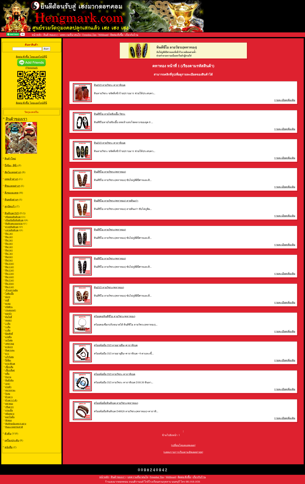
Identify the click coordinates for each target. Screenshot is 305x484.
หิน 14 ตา (9, 277)
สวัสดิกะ (9, 307)
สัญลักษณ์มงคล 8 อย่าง (15, 424)
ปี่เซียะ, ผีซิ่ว (11, 165)
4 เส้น (7, 330)
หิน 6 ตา (9, 250)
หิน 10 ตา (9, 263)
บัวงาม (8, 377)
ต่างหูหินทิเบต (11, 227)
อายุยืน (8, 337)
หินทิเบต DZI (12, 213)
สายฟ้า (8, 387)
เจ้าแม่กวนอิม (11, 290)
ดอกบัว (8, 313)
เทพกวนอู (9, 343)
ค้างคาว (9, 397)
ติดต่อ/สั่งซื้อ (116, 34)
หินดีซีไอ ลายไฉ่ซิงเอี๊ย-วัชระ (109, 114)
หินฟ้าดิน (9, 380)
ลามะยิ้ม (9, 410)
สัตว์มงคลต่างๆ (13, 172)
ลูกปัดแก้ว (10, 206)
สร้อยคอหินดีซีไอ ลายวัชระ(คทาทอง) (114, 316)
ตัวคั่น (8, 433)
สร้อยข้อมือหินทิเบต (14, 220)
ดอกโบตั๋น (9, 417)
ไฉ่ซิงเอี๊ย (9, 293)
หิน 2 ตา (9, 237)
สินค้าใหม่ (10, 158)
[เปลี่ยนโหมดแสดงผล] (183, 445)
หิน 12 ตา (9, 270)
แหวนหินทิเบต (11, 230)
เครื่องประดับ (12, 440)
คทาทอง (9, 404)
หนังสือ (9, 447)
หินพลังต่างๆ (11, 199)
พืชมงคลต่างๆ (12, 186)
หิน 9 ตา (9, 260)
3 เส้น (7, 327)
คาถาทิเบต (10, 363)
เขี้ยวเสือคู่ (10, 370)
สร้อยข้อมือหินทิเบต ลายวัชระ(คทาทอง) (116, 403)
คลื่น (7, 373)
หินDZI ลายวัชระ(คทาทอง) (109, 287)
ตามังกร (9, 347)
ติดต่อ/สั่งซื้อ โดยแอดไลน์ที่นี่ (31, 56)
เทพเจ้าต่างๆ (11, 179)
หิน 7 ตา (9, 253)
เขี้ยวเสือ (9, 367)
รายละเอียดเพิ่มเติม (284, 100)
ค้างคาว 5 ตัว (11, 400)
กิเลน (7, 394)
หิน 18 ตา (9, 283)
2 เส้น (7, 323)
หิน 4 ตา (9, 243)
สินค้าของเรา (50, 34)
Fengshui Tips (89, 34)
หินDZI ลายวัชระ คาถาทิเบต (109, 85)
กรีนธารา (9, 407)
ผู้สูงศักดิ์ (9, 333)
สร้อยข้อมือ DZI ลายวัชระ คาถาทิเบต (114, 374)
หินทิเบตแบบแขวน (13, 223)
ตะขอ (7, 303)
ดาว (7, 353)
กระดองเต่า (10, 310)
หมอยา (8, 320)
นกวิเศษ (9, 340)
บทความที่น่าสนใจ (70, 34)
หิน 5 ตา (9, 247)
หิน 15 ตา (9, 280)
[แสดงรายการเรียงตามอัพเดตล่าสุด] (183, 452)
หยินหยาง (9, 414)
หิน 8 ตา (9, 257)
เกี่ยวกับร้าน (131, 34)
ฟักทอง (8, 420)
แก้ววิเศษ (9, 357)
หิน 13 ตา (9, 273)
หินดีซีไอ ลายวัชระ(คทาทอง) (110, 171)
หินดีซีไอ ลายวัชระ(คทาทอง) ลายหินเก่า (116, 200)
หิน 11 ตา (9, 267)
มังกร (7, 297)
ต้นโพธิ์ (8, 317)
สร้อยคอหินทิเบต (13, 217)
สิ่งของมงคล (11, 192)
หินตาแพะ (10, 350)
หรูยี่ (7, 300)
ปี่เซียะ (8, 360)
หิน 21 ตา (9, 287)
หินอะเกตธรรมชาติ (14, 427)
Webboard (103, 34)
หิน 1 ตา (9, 233)
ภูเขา (7, 383)
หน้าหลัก (37, 34)
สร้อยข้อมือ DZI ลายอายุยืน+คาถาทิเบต (116, 345)
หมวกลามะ (10, 390)
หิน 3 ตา (9, 240)
